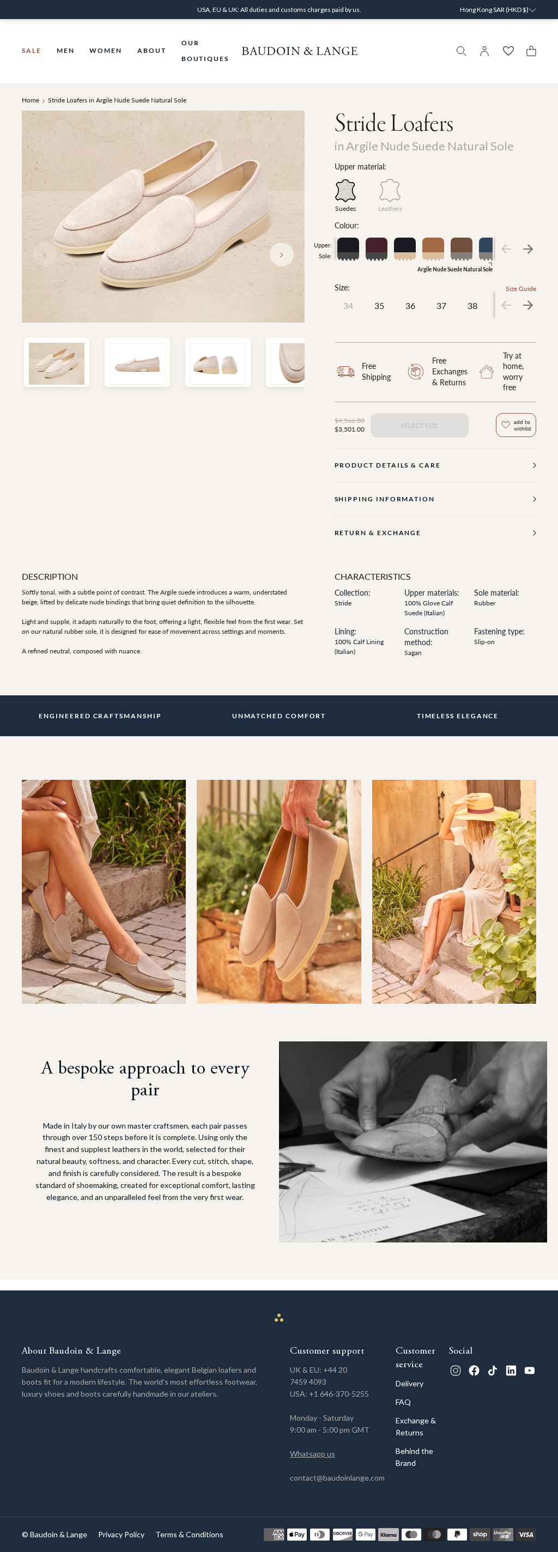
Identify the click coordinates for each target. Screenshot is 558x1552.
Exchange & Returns (416, 1426)
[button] (528, 51)
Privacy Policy (121, 1534)
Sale (31, 50)
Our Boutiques (205, 51)
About (151, 50)
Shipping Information (385, 499)
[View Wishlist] (508, 51)
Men (66, 50)
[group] (348, 249)
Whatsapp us (312, 1453)
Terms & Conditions (189, 1534)
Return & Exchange (378, 533)
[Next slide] (282, 254)
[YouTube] (529, 1370)
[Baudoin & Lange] (300, 51)
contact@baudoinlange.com (337, 1477)
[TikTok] (492, 1370)
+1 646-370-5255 (339, 1393)
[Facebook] (474, 1370)
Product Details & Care (388, 465)
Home (30, 100)
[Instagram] (455, 1370)
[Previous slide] (45, 254)
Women (105, 50)
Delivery (409, 1383)
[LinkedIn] (511, 1370)
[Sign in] (484, 51)
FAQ (403, 1401)
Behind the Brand (414, 1457)
